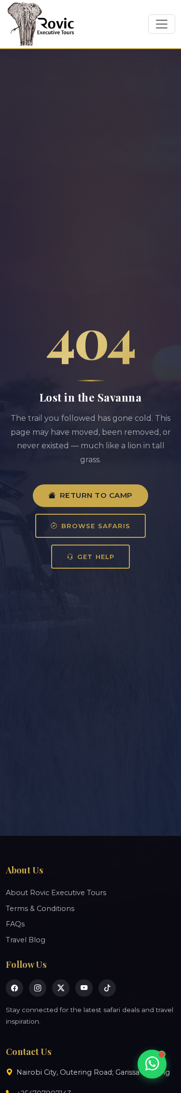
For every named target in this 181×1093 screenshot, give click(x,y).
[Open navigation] (161, 24)
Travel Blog (25, 940)
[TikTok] (107, 988)
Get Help (96, 556)
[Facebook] (14, 988)
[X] (61, 988)
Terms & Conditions (40, 908)
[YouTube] (84, 988)
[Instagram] (37, 988)
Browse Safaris (95, 526)
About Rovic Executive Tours (56, 892)
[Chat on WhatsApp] (152, 1064)
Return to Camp (96, 495)
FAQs (15, 924)
